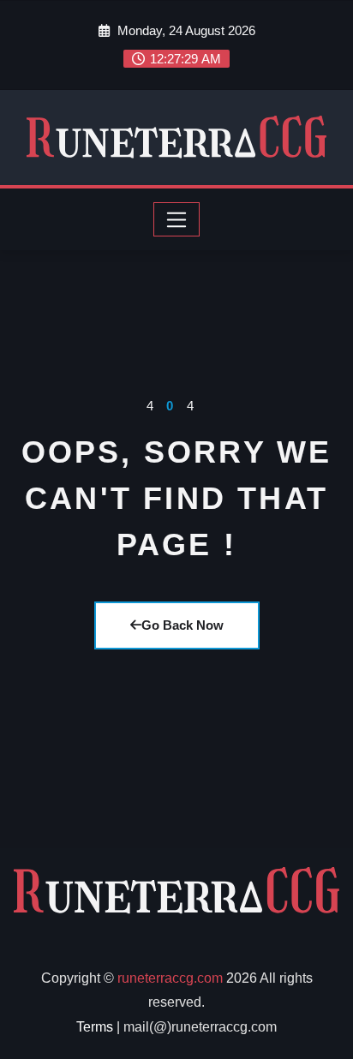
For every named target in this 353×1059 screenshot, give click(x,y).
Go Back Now (182, 625)
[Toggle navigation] (176, 219)
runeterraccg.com (170, 978)
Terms (94, 1027)
